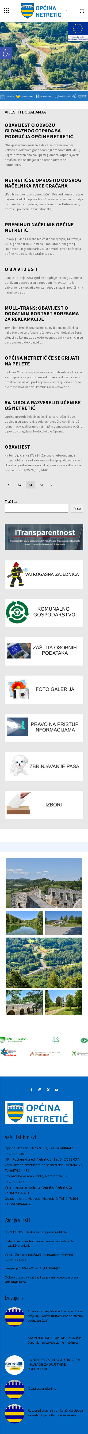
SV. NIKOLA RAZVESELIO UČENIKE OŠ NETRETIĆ (43, 405)
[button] (6, 53)
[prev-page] (9, 485)
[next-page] (52, 485)
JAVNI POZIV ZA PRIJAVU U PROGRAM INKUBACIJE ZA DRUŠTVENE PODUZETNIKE (54, 1364)
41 (19, 485)
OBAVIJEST (17, 446)
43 (41, 485)
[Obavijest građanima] (14, 1389)
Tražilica (11, 501)
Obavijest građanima (42, 1389)
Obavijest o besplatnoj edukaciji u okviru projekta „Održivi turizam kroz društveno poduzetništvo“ (55, 1316)
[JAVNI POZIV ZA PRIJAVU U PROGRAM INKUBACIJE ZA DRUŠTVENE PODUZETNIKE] (14, 1365)
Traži (77, 508)
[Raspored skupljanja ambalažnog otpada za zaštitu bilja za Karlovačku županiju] (14, 1413)
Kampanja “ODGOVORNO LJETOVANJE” (32, 1268)
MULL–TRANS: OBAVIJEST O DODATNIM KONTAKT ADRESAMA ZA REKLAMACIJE (42, 313)
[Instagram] (40, 1090)
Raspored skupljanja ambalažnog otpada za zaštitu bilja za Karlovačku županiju (55, 1413)
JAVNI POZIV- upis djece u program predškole (36, 1232)
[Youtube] (56, 1090)
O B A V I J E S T (21, 269)
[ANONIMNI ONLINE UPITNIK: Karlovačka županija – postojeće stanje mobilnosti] (14, 1341)
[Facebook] (31, 1090)
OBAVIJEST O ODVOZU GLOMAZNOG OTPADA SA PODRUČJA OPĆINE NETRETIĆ (39, 130)
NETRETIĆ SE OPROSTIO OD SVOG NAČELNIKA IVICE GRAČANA (43, 183)
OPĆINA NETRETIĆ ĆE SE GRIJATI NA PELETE (42, 360)
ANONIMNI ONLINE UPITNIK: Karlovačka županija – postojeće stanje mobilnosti (54, 1340)
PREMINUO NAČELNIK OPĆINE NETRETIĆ (39, 227)
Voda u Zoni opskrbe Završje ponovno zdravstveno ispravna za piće (39, 1257)
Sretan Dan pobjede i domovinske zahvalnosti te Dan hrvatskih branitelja (40, 1244)
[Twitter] (48, 1090)
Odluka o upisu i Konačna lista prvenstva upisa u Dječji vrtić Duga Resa (41, 1280)
